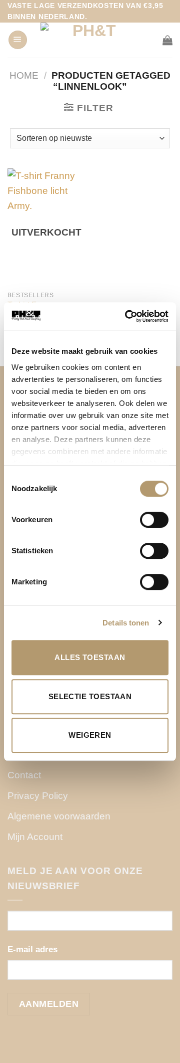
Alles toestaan (89, 657)
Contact (24, 775)
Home (24, 75)
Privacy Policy (38, 795)
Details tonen (125, 622)
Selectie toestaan (90, 696)
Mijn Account (35, 836)
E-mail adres (33, 949)
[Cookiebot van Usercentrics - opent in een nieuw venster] (127, 316)
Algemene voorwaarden (59, 816)
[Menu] (17, 40)
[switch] (154, 520)
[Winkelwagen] (167, 40)
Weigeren (90, 735)
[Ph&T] (90, 40)
